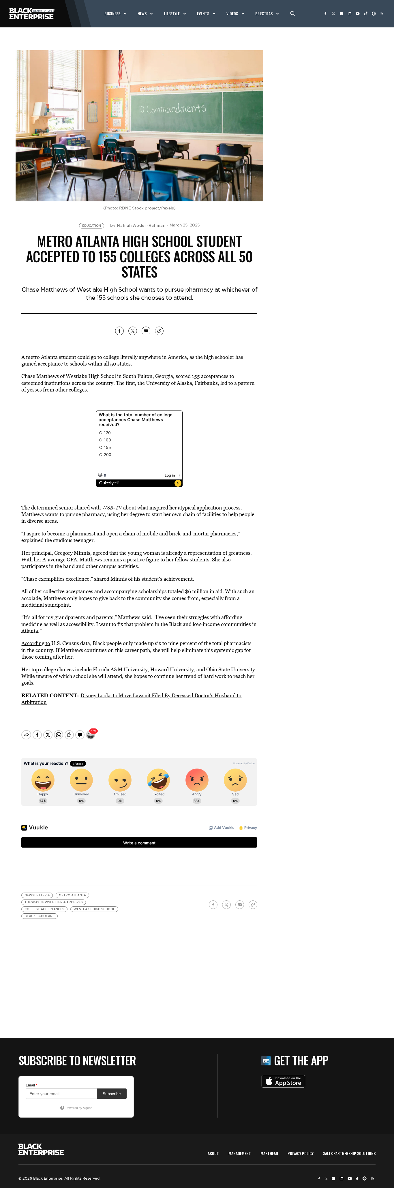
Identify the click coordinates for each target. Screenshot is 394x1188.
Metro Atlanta (72, 895)
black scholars (40, 916)
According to (35, 643)
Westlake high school (94, 909)
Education (91, 226)
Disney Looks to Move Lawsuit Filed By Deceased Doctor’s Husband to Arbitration (131, 699)
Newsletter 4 (37, 895)
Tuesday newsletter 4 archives (54, 902)
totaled (176, 591)
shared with (87, 507)
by (137, 225)
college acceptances (44, 909)
